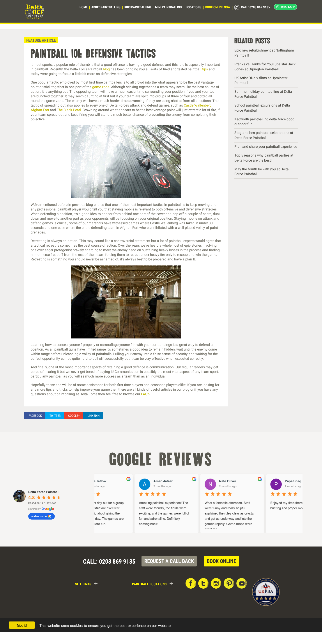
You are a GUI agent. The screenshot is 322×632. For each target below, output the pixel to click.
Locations (193, 7)
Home (83, 7)
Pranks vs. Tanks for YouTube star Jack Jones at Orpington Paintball (264, 66)
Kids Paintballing (137, 7)
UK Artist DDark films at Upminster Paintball (260, 80)
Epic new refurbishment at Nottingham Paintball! (264, 52)
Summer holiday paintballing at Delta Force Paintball (263, 94)
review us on (39, 516)
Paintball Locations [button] (152, 583)
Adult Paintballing (105, 7)
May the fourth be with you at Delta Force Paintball (261, 171)
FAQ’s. (145, 394)
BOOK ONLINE (221, 561)
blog (106, 69)
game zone (100, 87)
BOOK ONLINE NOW (217, 7)
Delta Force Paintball (43, 492)
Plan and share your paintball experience (265, 146)
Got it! (22, 625)
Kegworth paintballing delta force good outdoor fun (264, 121)
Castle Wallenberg (198, 105)
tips (205, 69)
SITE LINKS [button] (86, 583)
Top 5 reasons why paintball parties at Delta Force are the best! (263, 157)
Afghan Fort (40, 110)
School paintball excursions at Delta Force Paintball (262, 107)
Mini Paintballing (168, 7)
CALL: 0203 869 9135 (255, 7)
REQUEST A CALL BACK (169, 561)
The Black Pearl (69, 110)
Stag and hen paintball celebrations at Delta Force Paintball (263, 135)
